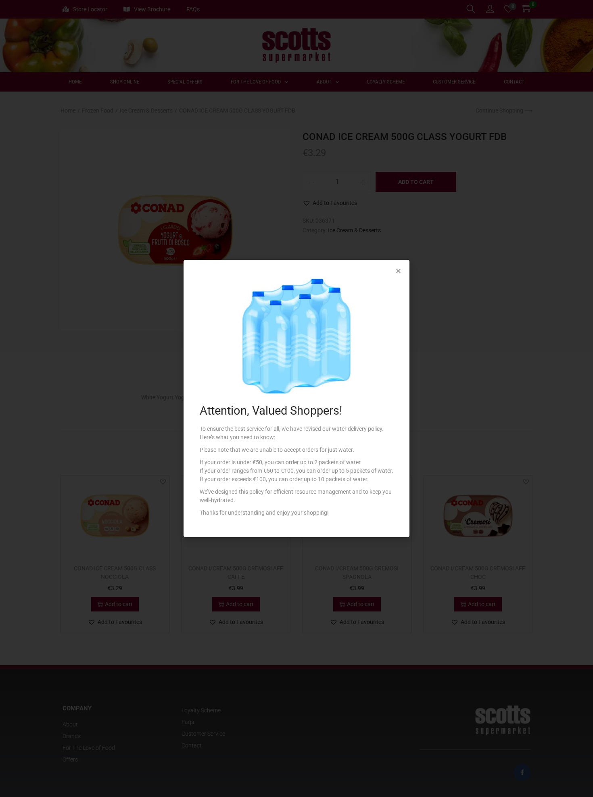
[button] (398, 271)
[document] (296, 398)
